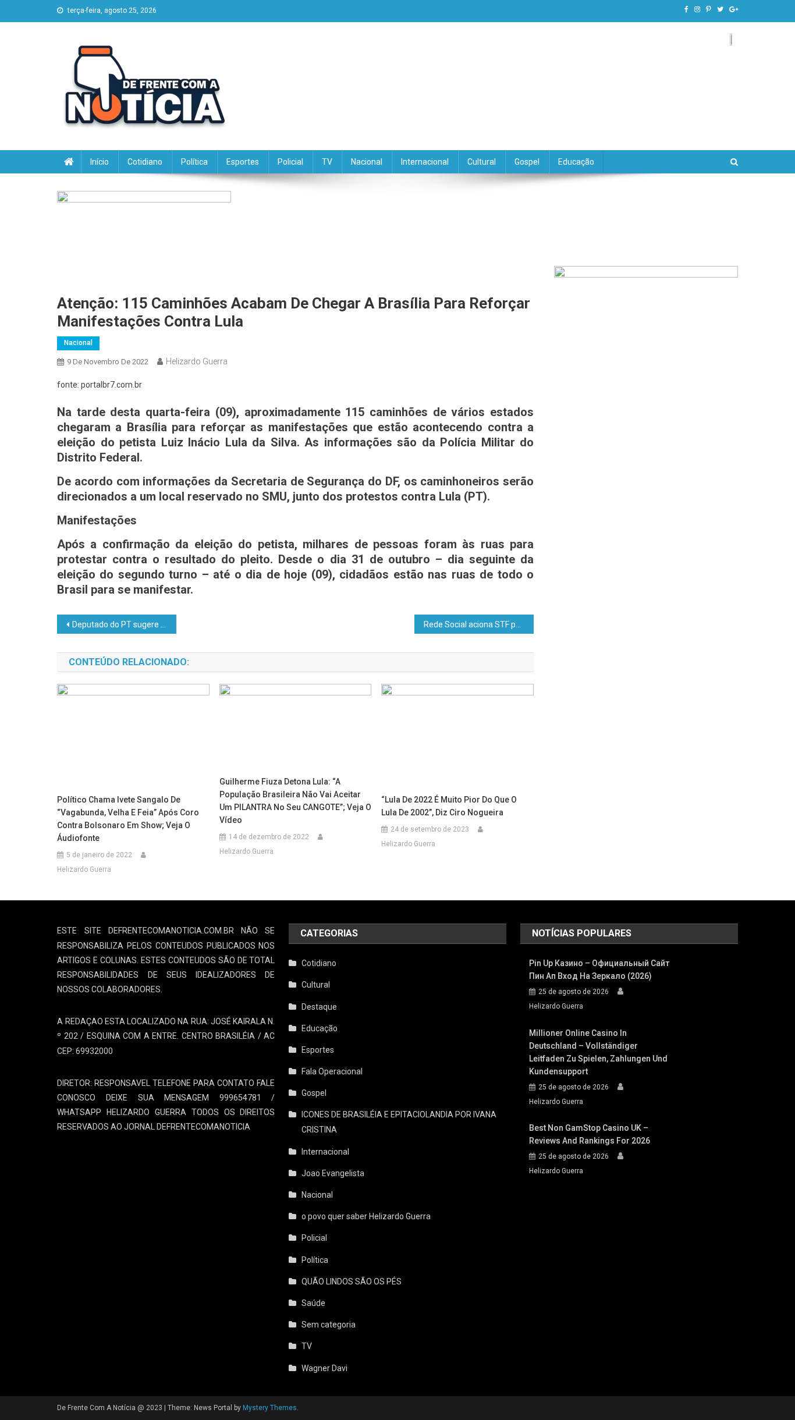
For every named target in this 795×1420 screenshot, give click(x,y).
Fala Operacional (332, 1071)
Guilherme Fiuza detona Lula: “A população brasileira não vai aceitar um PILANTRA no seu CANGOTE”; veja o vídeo (295, 801)
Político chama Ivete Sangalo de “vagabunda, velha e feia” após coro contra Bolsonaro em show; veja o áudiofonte (128, 819)
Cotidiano (144, 161)
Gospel (527, 161)
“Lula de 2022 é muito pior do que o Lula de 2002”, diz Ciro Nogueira (449, 806)
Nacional (366, 161)
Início (99, 161)
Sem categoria (328, 1324)
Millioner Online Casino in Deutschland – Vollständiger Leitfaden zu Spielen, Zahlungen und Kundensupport (598, 1052)
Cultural (481, 161)
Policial (290, 161)
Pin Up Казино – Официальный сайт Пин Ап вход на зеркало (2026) (599, 969)
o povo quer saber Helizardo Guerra (366, 1216)
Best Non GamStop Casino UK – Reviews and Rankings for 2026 (589, 1134)
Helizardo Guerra (197, 361)
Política (194, 161)
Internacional (425, 161)
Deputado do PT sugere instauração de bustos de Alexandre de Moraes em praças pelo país (124, 624)
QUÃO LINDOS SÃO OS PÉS (351, 1281)
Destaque (319, 1006)
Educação (576, 161)
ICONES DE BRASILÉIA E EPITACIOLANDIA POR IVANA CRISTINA (398, 1122)
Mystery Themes (270, 1408)
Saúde (313, 1303)
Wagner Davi (324, 1368)
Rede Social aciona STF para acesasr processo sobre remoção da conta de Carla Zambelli (479, 624)
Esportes (242, 161)
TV (327, 161)
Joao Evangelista (332, 1173)
